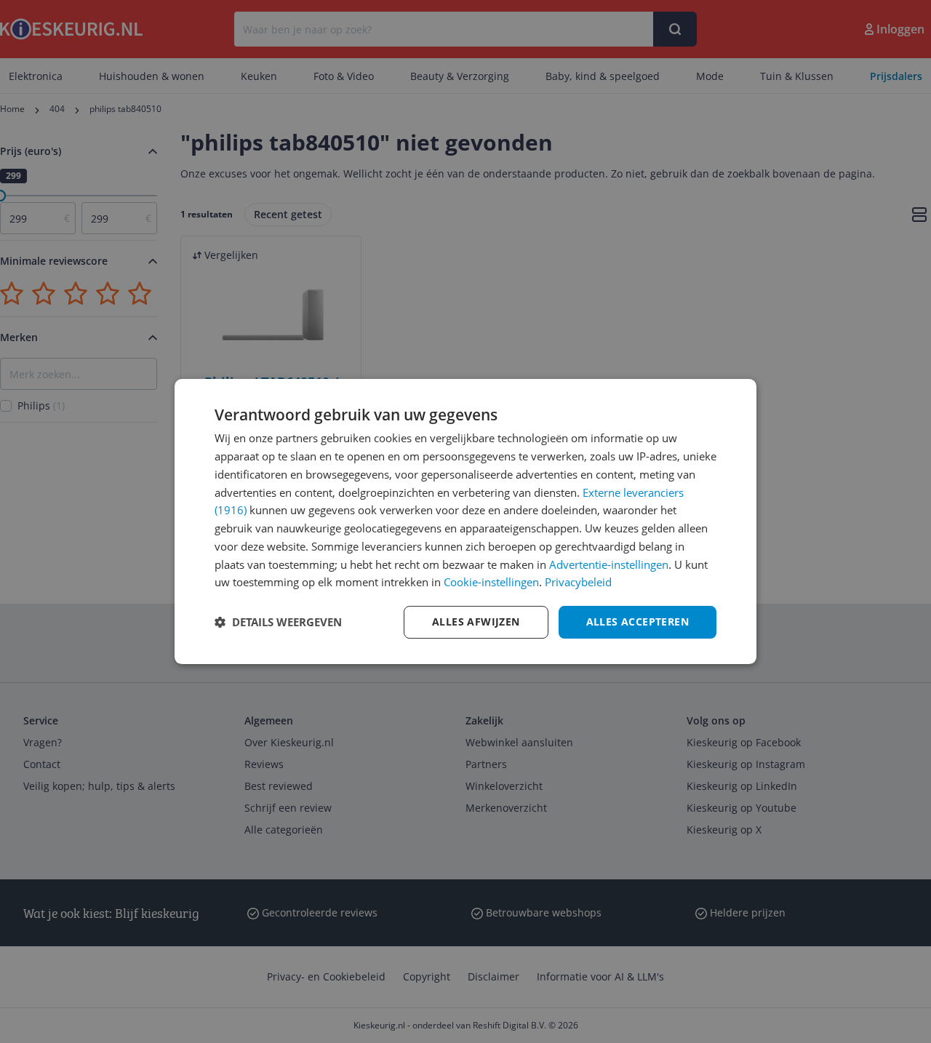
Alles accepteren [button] (637, 621)
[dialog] (465, 521)
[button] (278, 623)
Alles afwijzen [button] (476, 621)
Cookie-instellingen (491, 582)
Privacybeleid (578, 582)
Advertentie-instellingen (608, 564)
